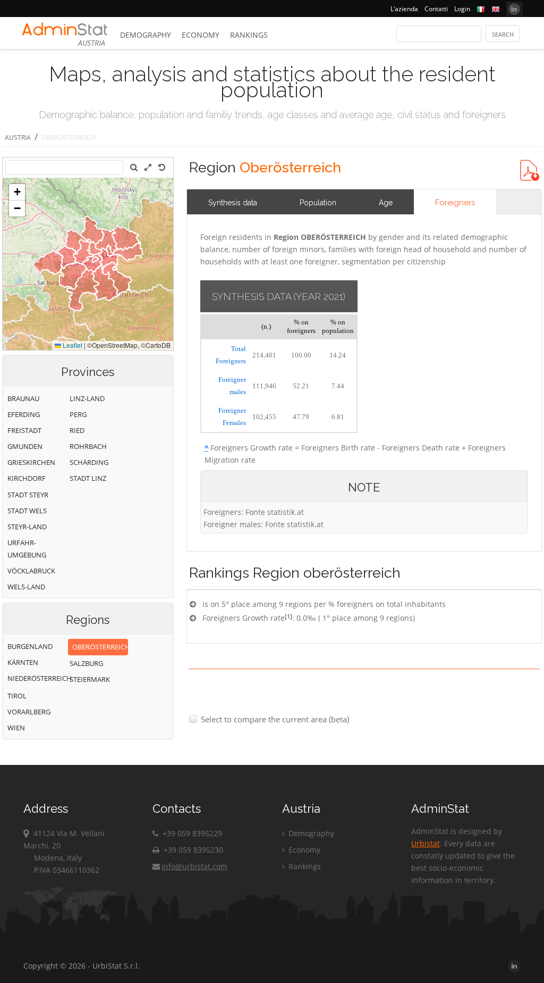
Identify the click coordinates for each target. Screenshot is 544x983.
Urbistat (425, 843)
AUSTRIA (18, 137)
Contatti (436, 8)
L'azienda (404, 8)
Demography (145, 35)
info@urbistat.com (194, 866)
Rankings (249, 35)
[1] (288, 616)
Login (462, 8)
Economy (200, 35)
